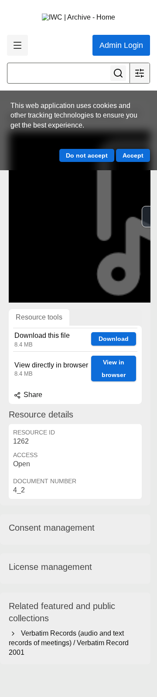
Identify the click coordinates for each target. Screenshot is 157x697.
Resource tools (39, 317)
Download (114, 338)
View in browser (114, 368)
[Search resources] (118, 73)
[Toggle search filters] (140, 73)
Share (32, 394)
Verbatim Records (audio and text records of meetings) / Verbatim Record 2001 (69, 643)
